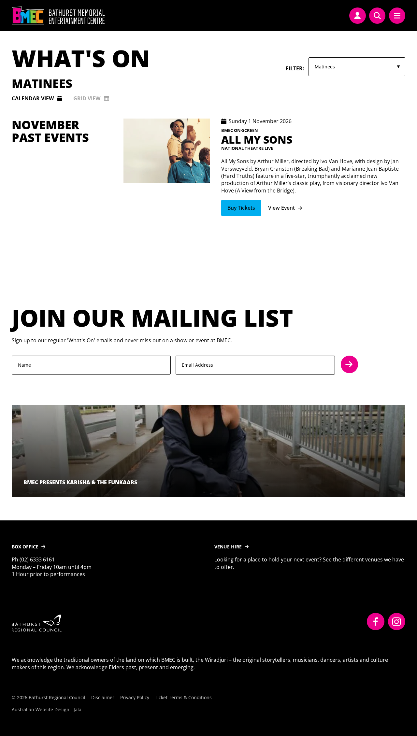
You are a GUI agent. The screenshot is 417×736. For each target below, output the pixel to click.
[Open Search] (377, 15)
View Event (281, 207)
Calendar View (33, 98)
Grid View (86, 98)
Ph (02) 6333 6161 (33, 559)
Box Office (25, 547)
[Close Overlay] (147, 15)
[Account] (357, 15)
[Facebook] (375, 621)
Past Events (50, 137)
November (45, 125)
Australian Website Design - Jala (46, 709)
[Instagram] (397, 621)
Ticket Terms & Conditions (183, 697)
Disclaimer (102, 697)
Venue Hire (228, 547)
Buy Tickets (241, 207)
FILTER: (295, 68)
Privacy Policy (134, 697)
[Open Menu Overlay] (397, 15)
